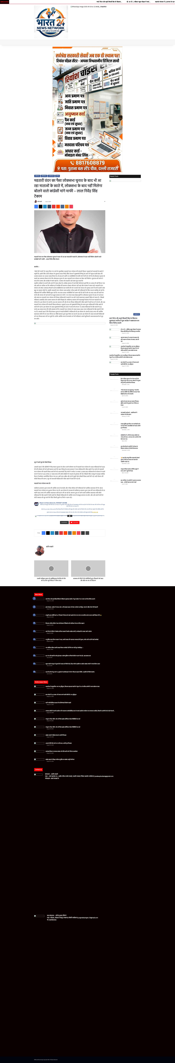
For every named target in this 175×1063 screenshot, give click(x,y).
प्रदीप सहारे (39, 202)
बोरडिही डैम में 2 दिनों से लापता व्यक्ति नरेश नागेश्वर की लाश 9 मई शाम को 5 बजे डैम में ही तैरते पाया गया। (131, 437)
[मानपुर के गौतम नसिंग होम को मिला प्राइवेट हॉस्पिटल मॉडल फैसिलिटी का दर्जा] (39, 721)
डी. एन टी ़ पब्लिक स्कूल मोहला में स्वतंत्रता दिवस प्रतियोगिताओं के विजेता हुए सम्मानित (131, 330)
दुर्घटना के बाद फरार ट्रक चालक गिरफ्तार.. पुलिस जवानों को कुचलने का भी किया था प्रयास (130, 403)
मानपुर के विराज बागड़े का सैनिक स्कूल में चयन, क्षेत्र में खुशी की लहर (129, 470)
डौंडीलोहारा (44, 176)
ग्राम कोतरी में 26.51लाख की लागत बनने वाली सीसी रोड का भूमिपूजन (130, 363)
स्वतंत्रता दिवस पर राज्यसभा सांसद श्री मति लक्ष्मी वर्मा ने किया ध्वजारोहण (62, 751)
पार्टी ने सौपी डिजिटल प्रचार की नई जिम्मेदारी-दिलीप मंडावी (58, 703)
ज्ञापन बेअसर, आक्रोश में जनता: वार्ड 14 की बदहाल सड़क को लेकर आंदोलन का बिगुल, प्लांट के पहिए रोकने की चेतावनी (72, 607)
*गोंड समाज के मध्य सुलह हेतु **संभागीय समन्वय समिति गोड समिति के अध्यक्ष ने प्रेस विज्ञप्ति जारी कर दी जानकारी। (130, 392)
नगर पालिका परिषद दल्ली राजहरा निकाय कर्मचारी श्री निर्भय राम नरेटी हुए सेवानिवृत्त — (64, 648)
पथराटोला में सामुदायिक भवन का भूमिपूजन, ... (126, 2)
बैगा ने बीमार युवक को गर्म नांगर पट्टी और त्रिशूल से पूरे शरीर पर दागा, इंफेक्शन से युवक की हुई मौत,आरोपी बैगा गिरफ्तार (130, 381)
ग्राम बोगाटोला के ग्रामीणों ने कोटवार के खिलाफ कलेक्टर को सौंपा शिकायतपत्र (129, 447)
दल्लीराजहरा (51, 176)
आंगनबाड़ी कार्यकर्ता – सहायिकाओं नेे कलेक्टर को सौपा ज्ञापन (129, 414)
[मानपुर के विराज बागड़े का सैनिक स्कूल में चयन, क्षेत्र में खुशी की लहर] (114, 473)
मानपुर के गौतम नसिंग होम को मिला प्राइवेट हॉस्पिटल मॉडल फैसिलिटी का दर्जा (63, 719)
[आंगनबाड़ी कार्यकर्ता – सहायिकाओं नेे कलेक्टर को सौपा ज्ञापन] (114, 417)
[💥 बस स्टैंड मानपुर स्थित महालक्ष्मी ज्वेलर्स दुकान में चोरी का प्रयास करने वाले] (114, 462)
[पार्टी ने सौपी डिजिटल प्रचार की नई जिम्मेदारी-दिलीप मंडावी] (39, 705)
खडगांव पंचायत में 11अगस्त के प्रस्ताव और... (96, 2)
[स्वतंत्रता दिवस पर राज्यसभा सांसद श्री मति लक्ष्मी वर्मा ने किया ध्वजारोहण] (39, 753)
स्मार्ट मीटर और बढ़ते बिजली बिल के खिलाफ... (38, 2)
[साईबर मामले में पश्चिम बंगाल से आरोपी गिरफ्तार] (39, 737)
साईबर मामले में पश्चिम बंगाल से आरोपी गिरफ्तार (56, 735)
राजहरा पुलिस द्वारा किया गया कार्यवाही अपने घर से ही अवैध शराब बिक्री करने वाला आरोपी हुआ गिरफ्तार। (130, 426)
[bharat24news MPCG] (51, 22)
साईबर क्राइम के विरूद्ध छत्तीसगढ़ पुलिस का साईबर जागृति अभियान (60, 760)
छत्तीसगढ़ (37, 176)
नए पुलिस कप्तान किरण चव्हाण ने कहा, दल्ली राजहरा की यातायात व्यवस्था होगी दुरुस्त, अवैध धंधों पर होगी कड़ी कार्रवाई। (72, 640)
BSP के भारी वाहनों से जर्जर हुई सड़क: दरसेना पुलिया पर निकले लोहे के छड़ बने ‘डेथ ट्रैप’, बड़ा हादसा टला (68, 656)
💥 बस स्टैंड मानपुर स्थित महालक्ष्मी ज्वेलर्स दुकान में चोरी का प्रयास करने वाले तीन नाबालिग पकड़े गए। (130, 460)
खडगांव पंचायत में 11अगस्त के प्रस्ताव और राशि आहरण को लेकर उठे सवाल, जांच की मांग (130, 340)
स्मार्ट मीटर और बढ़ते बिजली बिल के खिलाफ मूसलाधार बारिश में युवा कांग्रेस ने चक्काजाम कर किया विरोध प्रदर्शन (124, 320)
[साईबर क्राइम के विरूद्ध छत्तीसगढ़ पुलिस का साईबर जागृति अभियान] (39, 762)
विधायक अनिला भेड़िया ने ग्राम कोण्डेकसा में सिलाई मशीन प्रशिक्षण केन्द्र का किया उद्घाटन (65, 623)
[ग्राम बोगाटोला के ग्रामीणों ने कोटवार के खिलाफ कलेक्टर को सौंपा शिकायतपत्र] (114, 450)
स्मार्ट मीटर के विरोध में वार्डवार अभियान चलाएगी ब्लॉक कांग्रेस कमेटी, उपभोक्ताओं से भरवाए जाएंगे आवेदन (69, 631)
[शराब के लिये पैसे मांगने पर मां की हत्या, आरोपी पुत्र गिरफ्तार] (39, 745)
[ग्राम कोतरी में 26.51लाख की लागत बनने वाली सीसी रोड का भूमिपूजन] (114, 364)
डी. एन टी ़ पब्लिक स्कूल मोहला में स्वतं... (67, 2)
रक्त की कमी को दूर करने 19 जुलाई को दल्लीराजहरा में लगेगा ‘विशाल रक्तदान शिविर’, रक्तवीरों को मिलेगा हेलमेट (70, 672)
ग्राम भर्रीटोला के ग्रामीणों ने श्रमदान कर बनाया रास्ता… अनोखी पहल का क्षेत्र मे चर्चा (131, 481)
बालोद (57, 176)
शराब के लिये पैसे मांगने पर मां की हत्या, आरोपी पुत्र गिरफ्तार (59, 743)
